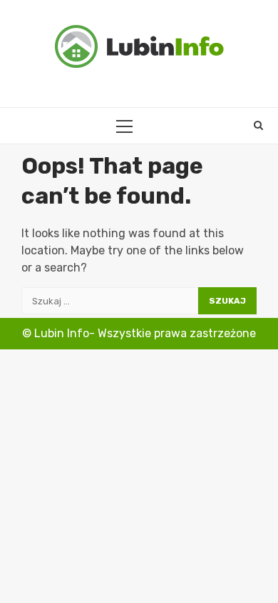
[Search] (258, 125)
